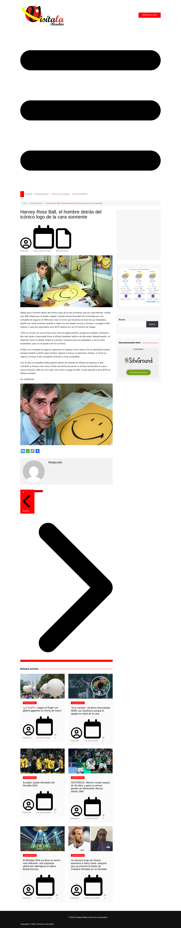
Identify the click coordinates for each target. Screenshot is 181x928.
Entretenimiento (42, 194)
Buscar (122, 320)
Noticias (28, 194)
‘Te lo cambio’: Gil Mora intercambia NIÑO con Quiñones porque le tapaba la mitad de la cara (90, 710)
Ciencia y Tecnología (60, 194)
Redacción (24, 251)
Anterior (26, 511)
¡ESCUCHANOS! (79, 194)
